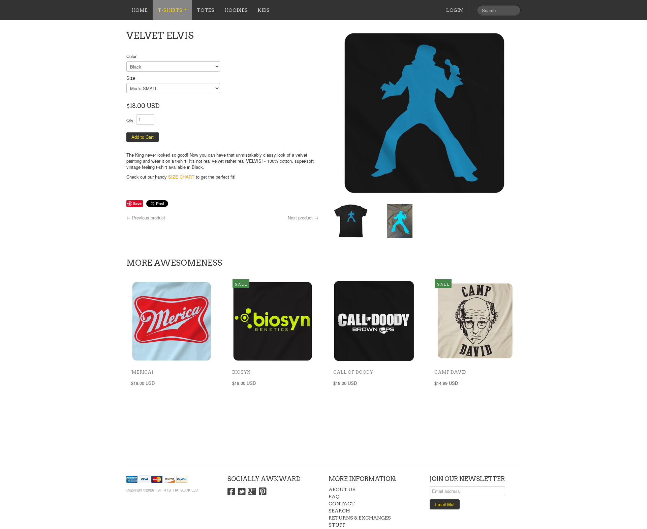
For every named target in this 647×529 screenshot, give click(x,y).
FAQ (334, 496)
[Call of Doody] (374, 321)
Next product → (303, 217)
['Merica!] (172, 321)
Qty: (130, 120)
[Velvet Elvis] (425, 113)
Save (137, 203)
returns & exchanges (360, 518)
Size (130, 78)
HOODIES (236, 10)
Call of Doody (353, 372)
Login (454, 10)
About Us (342, 489)
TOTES (205, 10)
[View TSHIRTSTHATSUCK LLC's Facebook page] (231, 492)
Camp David (450, 372)
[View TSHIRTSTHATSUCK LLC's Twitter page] (242, 492)
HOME (139, 10)
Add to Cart (142, 137)
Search (339, 510)
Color (131, 56)
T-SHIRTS (170, 10)
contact (342, 503)
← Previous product (145, 217)
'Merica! (142, 372)
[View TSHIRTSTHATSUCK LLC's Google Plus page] (252, 492)
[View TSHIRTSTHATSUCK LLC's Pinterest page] (263, 492)
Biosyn (241, 372)
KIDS (264, 10)
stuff (337, 525)
